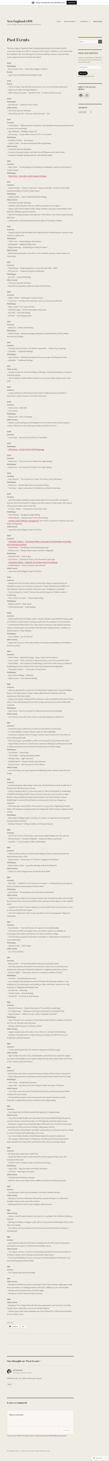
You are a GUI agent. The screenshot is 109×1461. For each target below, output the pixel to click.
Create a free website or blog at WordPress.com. (35, 1451)
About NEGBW (69, 22)
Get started (71, 2)
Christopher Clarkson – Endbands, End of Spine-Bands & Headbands (32, 562)
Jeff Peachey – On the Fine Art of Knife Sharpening (26, 449)
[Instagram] (87, 95)
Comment (66, 1430)
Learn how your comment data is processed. (51, 1436)
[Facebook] (81, 95)
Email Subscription (88, 53)
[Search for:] (88, 41)
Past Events (97, 22)
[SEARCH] (100, 42)
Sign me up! (82, 73)
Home (59, 22)
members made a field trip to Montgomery (23, 521)
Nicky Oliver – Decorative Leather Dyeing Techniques (27, 176)
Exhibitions (84, 22)
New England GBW (20, 21)
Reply (9, 1384)
